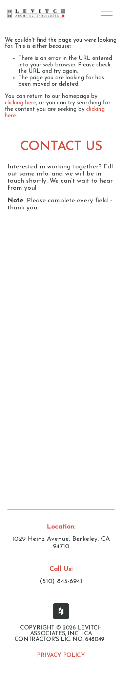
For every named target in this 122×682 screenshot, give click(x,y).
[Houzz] (61, 611)
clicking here (20, 103)
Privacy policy (61, 655)
